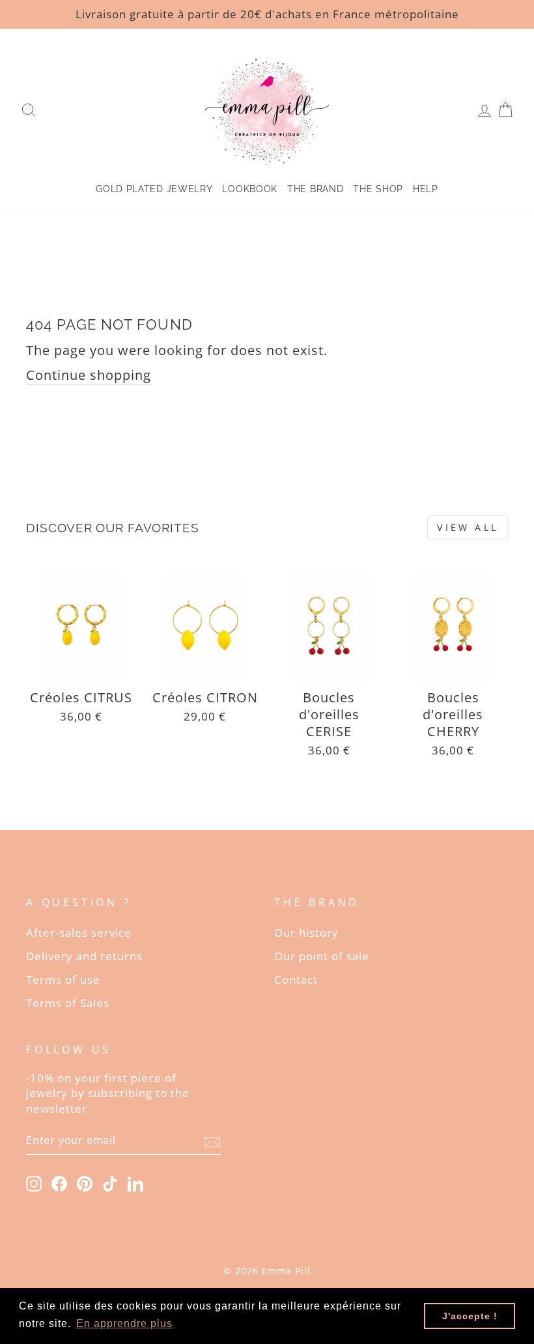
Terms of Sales (67, 1002)
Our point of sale (321, 956)
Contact (296, 979)
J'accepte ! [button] (470, 1316)
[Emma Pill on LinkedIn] (135, 1183)
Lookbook (249, 189)
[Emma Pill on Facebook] (59, 1183)
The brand (315, 189)
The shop (378, 189)
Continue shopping (88, 375)
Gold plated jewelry (154, 189)
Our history (306, 932)
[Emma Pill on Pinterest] (84, 1183)
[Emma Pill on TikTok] (110, 1183)
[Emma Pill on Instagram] (34, 1183)
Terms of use (63, 979)
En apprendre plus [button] (124, 1323)
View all (467, 527)
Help (425, 189)
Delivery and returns (84, 956)
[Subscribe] (212, 1141)
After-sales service (79, 932)
